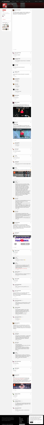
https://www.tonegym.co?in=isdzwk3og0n (21, 268)
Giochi (28, 420)
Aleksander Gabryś (17, 58)
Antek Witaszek (17, 232)
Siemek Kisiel (17, 161)
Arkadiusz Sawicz (17, 71)
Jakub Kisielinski (17, 142)
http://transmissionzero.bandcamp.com (18, 378)
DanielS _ (16, 167)
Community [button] (22, 1)
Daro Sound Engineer (18, 9)
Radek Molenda (17, 78)
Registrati (40, 1)
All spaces (4, 19)
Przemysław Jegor (17, 222)
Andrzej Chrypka (17, 278)
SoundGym (6, 1)
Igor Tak (16, 155)
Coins (28, 421)
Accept (32, 422)
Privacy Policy (39, 422)
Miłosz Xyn (16, 122)
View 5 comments (15, 298)
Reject (35, 422)
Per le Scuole (21, 418)
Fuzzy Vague (16, 64)
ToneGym (20, 421)
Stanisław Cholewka (17, 393)
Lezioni (26, 1)
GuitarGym (20, 422)
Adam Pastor (17, 342)
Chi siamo (28, 417)
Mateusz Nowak (17, 250)
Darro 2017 (16, 198)
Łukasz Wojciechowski (18, 52)
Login (37, 1)
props (15, 49)
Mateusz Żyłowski (17, 307)
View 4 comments (15, 180)
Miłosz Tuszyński (17, 102)
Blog (29, 1)
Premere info (21, 419)
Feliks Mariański (17, 368)
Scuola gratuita (21, 420)
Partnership (29, 419)
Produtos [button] (13, 1)
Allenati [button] (17, 1)
